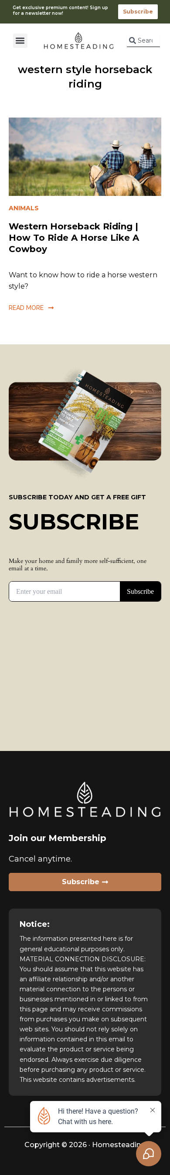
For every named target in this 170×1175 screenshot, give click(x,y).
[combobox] (143, 40)
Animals (24, 208)
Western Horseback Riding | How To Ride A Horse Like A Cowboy (74, 237)
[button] (20, 41)
